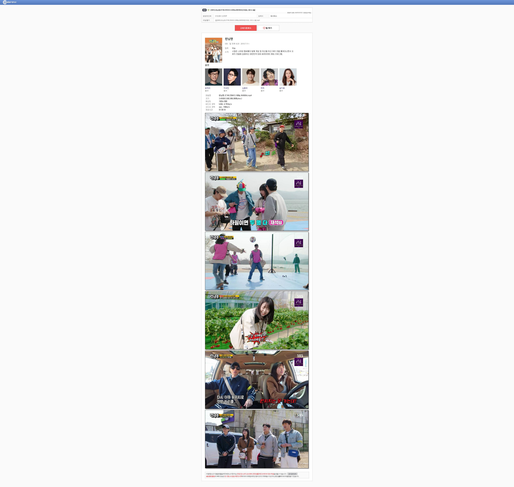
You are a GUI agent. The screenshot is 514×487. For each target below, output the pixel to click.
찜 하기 (268, 28)
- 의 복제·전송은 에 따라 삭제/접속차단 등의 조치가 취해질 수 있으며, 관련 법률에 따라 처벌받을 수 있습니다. (252, 476)
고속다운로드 (245, 28)
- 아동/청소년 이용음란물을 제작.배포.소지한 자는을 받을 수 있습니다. (251, 474)
